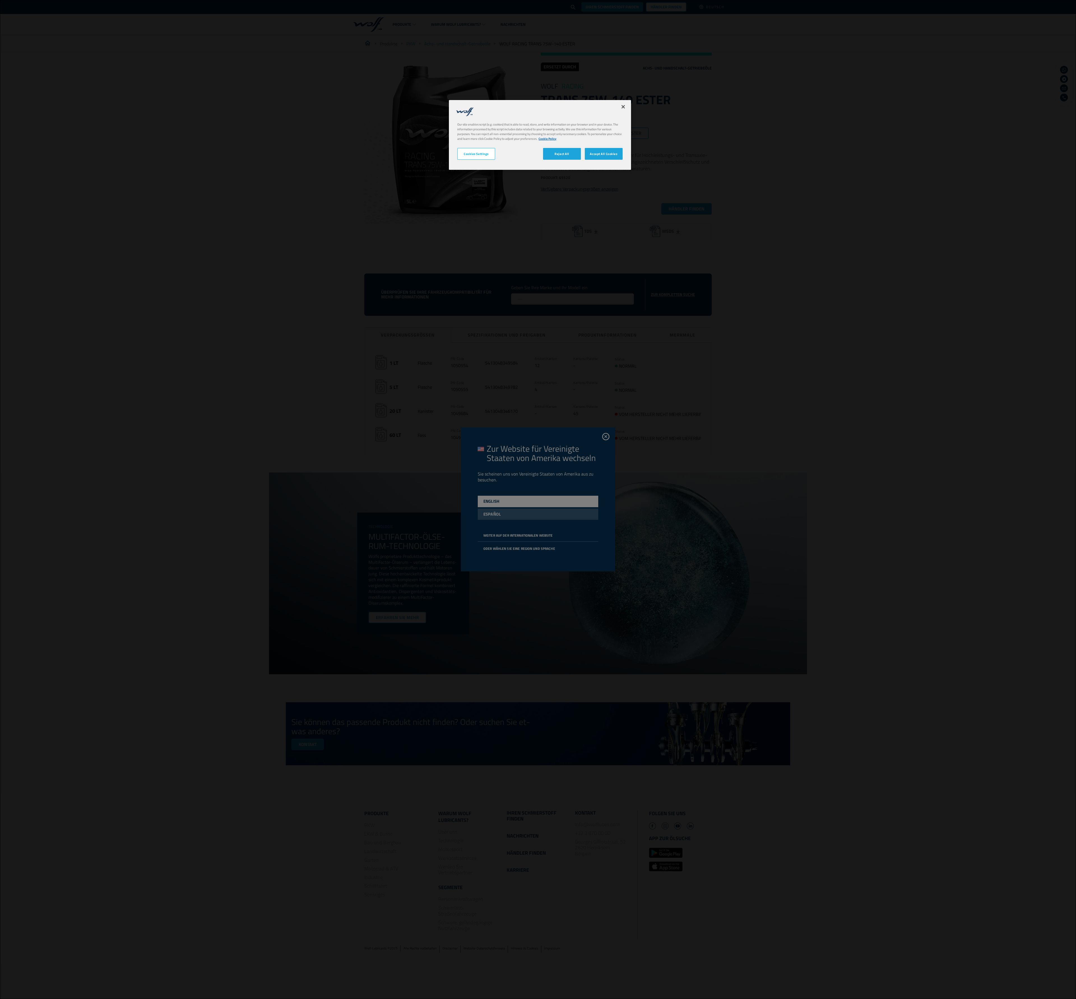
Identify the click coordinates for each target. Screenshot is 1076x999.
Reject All (562, 153)
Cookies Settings (476, 153)
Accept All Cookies (603, 153)
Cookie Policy (547, 138)
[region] (540, 135)
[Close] (623, 107)
